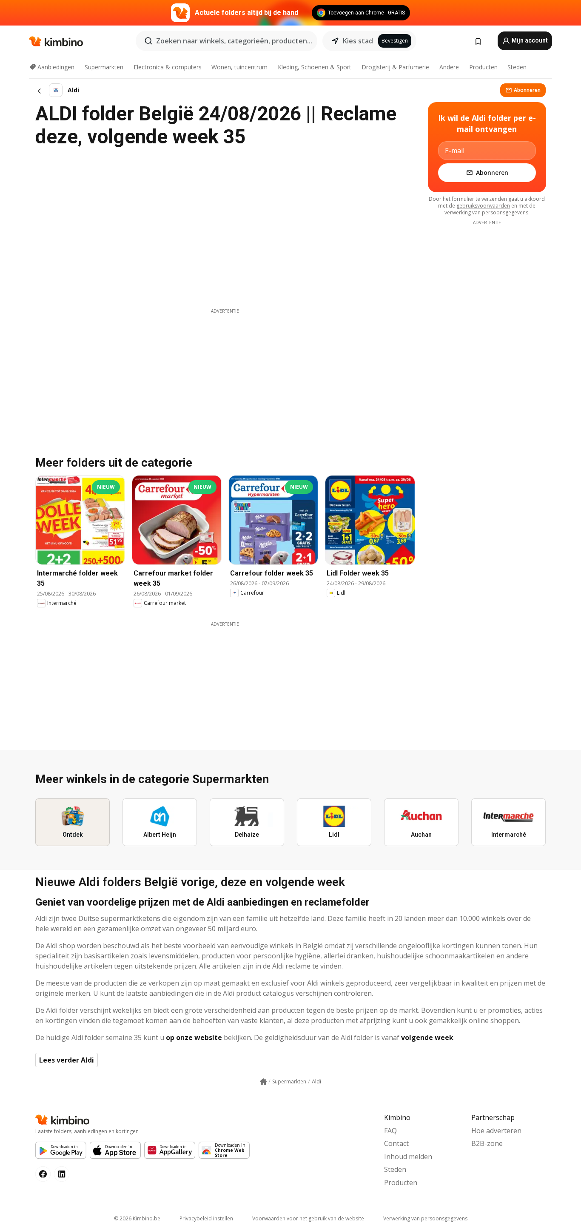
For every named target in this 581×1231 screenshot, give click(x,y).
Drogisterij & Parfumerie (395, 67)
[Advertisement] (225, 373)
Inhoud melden (408, 1156)
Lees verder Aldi (66, 1060)
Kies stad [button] (358, 41)
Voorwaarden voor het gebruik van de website (308, 1218)
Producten (483, 67)
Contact (396, 1143)
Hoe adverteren (496, 1130)
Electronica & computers (168, 67)
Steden (517, 67)
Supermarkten (104, 67)
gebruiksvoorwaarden (483, 205)
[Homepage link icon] (263, 1081)
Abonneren (527, 90)
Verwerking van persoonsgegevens (425, 1218)
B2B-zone (487, 1143)
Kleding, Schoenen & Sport (314, 67)
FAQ (390, 1130)
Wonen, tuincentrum (239, 67)
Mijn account (529, 40)
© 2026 (137, 1218)
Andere (449, 67)
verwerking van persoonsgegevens (486, 212)
